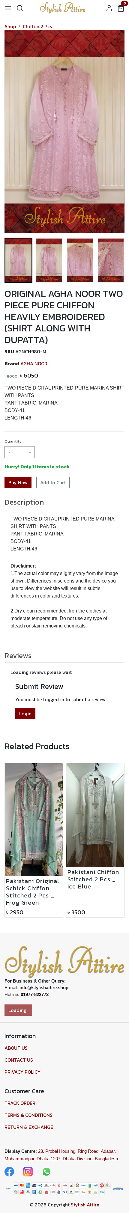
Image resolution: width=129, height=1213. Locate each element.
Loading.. (18, 1010)
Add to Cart (53, 482)
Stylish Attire (85, 1204)
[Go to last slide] (14, 260)
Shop (10, 26)
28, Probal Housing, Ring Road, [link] (69, 1151)
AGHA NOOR (33, 363)
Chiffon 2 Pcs (37, 26)
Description (24, 502)
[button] (49, 260)
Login (25, 713)
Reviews (18, 655)
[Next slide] (115, 260)
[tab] (64, 502)
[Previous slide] (14, 840)
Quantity (13, 441)
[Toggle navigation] (8, 7)
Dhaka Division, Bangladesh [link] (90, 1158)
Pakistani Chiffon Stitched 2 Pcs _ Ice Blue (74, 879)
